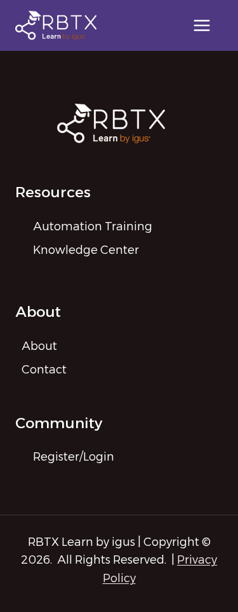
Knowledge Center (86, 250)
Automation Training (92, 226)
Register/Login (73, 457)
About (39, 346)
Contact (44, 370)
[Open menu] (201, 25)
